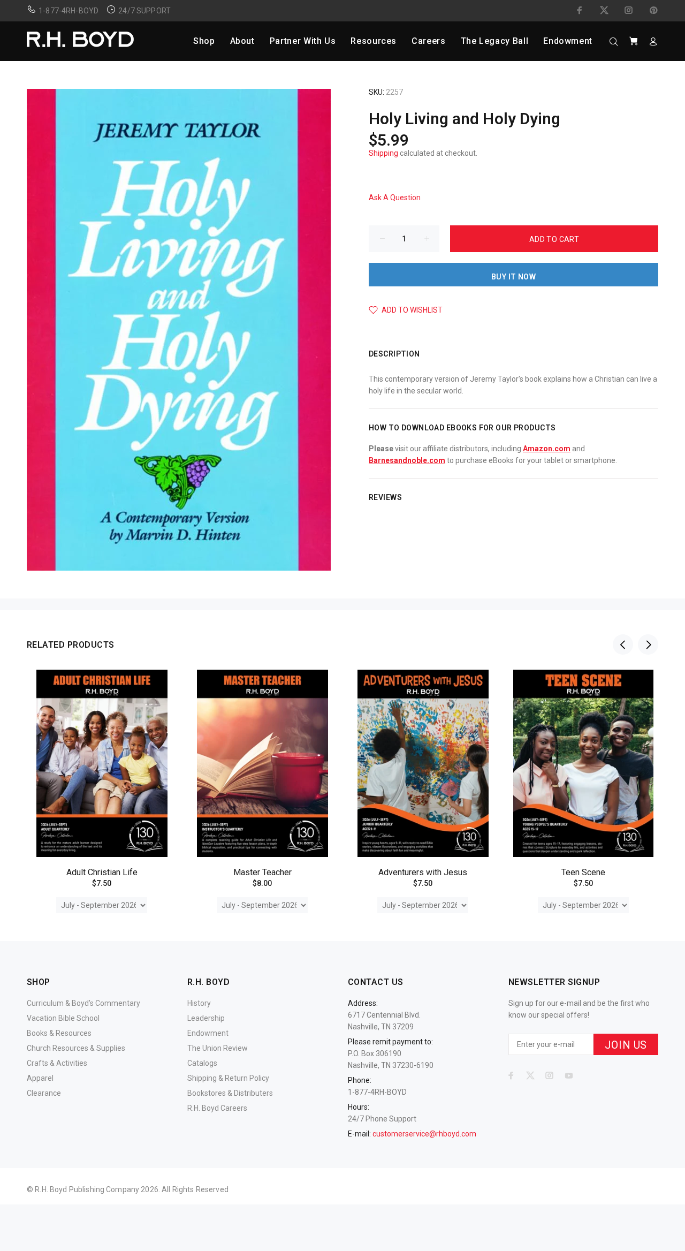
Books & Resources (59, 1033)
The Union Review (217, 1048)
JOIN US (626, 1044)
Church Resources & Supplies (76, 1048)
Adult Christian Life (102, 872)
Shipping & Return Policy (228, 1078)
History (199, 1003)
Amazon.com (546, 448)
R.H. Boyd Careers (217, 1108)
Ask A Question (395, 197)
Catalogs (202, 1063)
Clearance (44, 1093)
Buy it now (513, 276)
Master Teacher (262, 872)
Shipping (383, 153)
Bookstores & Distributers (230, 1093)
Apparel (40, 1078)
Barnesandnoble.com (407, 460)
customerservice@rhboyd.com (424, 1133)
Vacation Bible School (63, 1018)
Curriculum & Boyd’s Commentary (83, 1003)
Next (648, 644)
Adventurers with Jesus (422, 872)
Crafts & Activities (57, 1063)
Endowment (208, 1033)
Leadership (206, 1018)
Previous (623, 644)
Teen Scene (583, 872)
